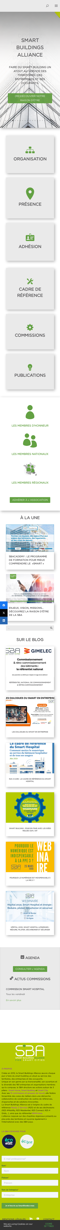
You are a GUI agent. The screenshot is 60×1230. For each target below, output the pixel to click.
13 (35, 120)
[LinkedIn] (4, 620)
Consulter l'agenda (30, 969)
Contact (48, 1219)
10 (27, 120)
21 (54, 120)
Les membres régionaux (30, 482)
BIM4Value (37, 1113)
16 (42, 120)
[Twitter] (4, 613)
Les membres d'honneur (30, 425)
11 (30, 120)
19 (49, 120)
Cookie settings (49, 1225)
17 (44, 120)
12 (32, 120)
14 (37, 120)
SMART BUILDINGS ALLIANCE (30, 47)
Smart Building (28, 1090)
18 (47, 120)
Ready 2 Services (19, 1107)
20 (52, 120)
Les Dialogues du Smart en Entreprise (30, 732)
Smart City (43, 1090)
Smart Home (14, 1090)
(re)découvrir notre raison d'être (30, 98)
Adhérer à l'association (30, 500)
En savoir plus (14, 1000)
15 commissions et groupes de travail (27, 1093)
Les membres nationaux (30, 454)
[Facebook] (4, 605)
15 (39, 120)
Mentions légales (14, 1219)
